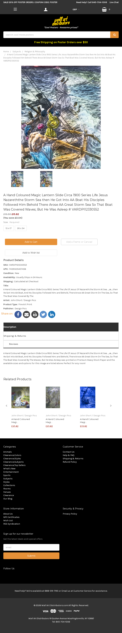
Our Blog (7, 498)
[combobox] (61, 34)
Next (111, 407)
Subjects (17, 51)
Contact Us (69, 452)
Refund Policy (70, 462)
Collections (9, 485)
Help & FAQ (68, 455)
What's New (9, 468)
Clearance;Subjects (13, 462)
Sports (6, 475)
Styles (6, 482)
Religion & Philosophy (35, 51)
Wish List (8, 520)
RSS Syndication (11, 523)
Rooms (7, 488)
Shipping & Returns (14, 335)
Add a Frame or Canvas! (79, 241)
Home (6, 51)
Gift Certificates (11, 517)
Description (9, 326)
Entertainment (11, 472)
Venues (7, 492)
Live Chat (114, 2)
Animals (7, 452)
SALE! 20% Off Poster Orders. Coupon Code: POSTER (30, 2)
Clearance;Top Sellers (14, 465)
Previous (6, 407)
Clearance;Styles (12, 458)
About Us (8, 513)
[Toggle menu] (15, 9)
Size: (11, 222)
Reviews (13, 344)
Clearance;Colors (12, 455)
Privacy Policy (70, 513)
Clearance (8, 495)
